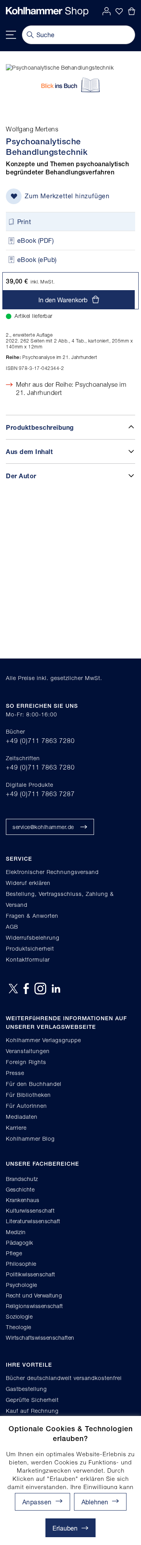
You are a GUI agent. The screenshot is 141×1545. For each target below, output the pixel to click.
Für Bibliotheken (28, 1094)
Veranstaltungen (28, 1051)
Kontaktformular (28, 959)
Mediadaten (22, 1116)
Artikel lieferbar (33, 315)
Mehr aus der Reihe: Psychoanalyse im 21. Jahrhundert (71, 388)
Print (24, 221)
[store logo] (47, 11)
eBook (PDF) (35, 240)
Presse (15, 1072)
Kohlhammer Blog (30, 1138)
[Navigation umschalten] (11, 34)
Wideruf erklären (28, 882)
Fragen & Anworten (32, 915)
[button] (100, 1502)
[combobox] (78, 34)
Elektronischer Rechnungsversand (52, 872)
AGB (12, 926)
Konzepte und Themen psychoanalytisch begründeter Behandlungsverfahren (67, 168)
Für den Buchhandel (33, 1083)
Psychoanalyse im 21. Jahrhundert (52, 357)
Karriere (16, 1127)
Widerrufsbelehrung (33, 937)
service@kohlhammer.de (43, 827)
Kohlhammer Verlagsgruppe (43, 1040)
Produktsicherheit (30, 948)
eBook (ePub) (37, 259)
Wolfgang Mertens (32, 129)
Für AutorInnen (26, 1105)
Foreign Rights (26, 1062)
